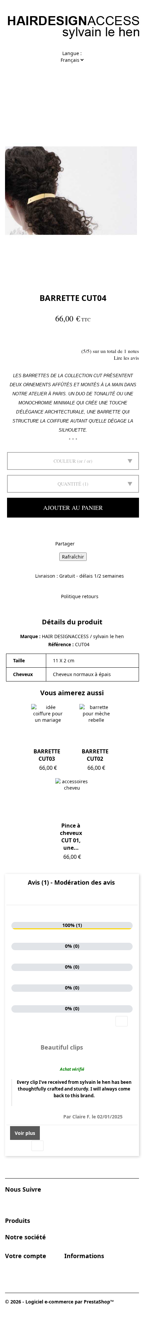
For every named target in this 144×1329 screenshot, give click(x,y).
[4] (34, 338)
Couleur (65, 461)
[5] (42, 338)
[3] (26, 338)
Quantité (69, 484)
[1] (10, 338)
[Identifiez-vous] (78, 78)
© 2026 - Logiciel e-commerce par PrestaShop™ (59, 1301)
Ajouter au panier (73, 507)
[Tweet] (87, 544)
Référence (60, 644)
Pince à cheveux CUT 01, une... (71, 836)
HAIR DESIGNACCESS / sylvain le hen (83, 636)
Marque (29, 636)
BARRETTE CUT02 (95, 755)
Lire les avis (126, 357)
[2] (18, 338)
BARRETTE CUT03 (46, 755)
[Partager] (79, 544)
